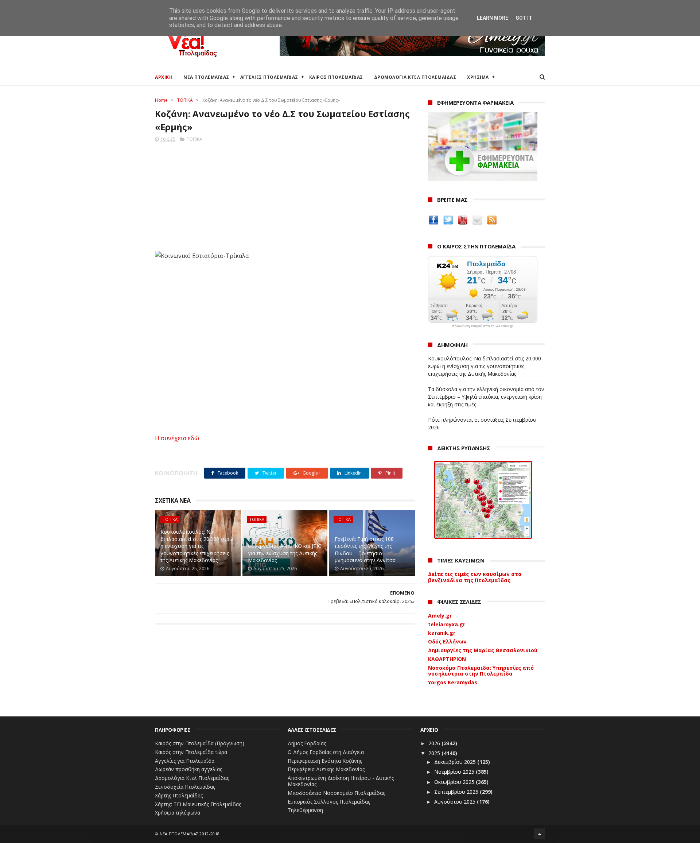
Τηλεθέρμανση (305, 810)
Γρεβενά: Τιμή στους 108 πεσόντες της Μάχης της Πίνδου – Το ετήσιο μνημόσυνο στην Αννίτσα (365, 549)
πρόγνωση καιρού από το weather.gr (482, 326)
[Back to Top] (539, 833)
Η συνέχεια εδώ (177, 438)
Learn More (492, 18)
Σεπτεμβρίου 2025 (457, 791)
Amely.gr (440, 615)
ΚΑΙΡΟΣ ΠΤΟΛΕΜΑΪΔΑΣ (336, 77)
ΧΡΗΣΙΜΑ (478, 77)
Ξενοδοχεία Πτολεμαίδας (185, 786)
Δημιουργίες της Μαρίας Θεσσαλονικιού (482, 650)
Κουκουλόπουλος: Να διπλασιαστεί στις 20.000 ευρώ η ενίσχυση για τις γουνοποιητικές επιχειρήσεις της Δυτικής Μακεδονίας (196, 546)
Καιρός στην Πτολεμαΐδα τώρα (191, 752)
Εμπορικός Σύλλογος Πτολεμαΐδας (329, 801)
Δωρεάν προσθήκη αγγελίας (188, 769)
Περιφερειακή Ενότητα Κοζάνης (325, 760)
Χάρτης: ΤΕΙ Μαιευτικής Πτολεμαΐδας (198, 804)
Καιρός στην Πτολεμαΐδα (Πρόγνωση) (199, 743)
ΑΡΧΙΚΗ (163, 77)
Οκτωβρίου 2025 (455, 781)
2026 (435, 743)
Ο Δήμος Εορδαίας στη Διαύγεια (326, 752)
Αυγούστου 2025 (455, 801)
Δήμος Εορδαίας (307, 743)
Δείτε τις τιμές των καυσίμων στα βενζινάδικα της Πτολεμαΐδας (475, 577)
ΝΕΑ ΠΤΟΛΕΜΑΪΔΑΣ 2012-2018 (190, 833)
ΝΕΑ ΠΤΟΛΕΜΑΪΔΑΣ (206, 77)
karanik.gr (441, 632)
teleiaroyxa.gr (446, 624)
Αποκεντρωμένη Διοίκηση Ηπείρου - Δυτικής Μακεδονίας (341, 781)
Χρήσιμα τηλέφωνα (177, 812)
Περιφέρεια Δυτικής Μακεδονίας (326, 769)
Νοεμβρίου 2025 (455, 771)
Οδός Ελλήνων (447, 641)
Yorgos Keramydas (452, 682)
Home (161, 100)
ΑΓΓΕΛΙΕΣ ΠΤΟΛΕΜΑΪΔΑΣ (269, 77)
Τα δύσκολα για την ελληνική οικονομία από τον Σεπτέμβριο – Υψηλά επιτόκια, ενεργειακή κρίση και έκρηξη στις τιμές (486, 397)
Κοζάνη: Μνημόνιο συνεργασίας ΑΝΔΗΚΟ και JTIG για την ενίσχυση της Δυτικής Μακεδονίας (285, 549)
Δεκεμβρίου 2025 (455, 761)
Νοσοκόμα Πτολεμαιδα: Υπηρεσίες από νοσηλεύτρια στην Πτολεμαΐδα (481, 670)
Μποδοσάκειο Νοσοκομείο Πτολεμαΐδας (336, 792)
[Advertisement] (285, 194)
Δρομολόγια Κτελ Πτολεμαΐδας (192, 777)
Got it (524, 18)
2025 (435, 753)
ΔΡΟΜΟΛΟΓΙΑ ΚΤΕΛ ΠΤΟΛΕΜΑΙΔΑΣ (415, 77)
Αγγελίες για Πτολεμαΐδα (184, 760)
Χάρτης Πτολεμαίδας (179, 795)
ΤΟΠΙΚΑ (185, 100)
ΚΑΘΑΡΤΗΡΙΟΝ (447, 659)
